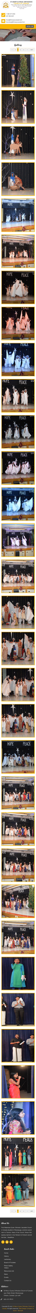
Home (6, 1253)
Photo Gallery (8, 1266)
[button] (30, 26)
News (6, 1274)
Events (6, 1277)
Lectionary (7, 1259)
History (6, 1256)
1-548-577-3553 (10, 14)
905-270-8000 (8, 1299)
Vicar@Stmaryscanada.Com (14, 20)
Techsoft (20, 1310)
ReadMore (11, 1237)
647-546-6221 (10, 16)
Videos (6, 1268)
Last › (31, 49)
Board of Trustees (10, 1262)
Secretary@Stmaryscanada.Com (15, 22)
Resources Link (9, 1271)
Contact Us (7, 1280)
